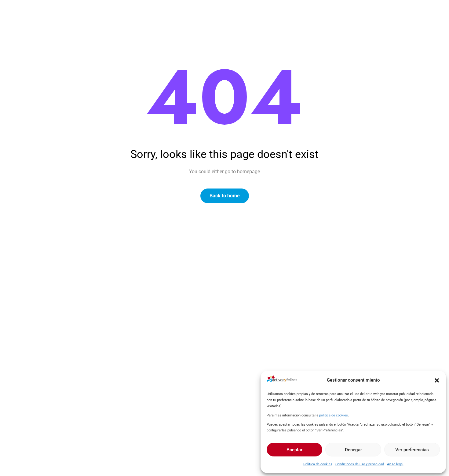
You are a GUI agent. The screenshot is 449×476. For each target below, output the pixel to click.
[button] (437, 380)
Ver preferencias (412, 449)
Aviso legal (395, 464)
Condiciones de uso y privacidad (359, 464)
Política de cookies (317, 464)
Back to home (225, 196)
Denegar (353, 449)
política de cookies (333, 415)
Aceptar (294, 449)
